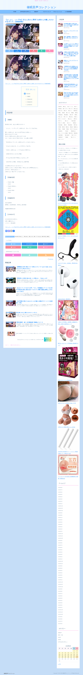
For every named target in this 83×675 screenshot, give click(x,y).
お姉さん (26, 236)
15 (74, 654)
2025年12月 (60, 505)
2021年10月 (60, 614)
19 (65, 656)
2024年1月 (60, 559)
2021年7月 (60, 621)
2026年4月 (60, 496)
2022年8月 (60, 591)
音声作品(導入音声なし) (10, 236)
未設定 (59, 637)
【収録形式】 (30, 102)
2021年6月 (60, 623)
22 (74, 656)
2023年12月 (60, 561)
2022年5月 (60, 598)
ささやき (31, 236)
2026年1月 (60, 503)
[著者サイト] (13, 255)
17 (59, 656)
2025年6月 (60, 519)
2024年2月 (60, 556)
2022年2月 (60, 605)
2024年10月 (60, 538)
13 (68, 654)
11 (62, 654)
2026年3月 (60, 499)
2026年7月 (60, 489)
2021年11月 (60, 612)
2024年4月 (60, 552)
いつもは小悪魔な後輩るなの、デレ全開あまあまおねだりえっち (68, 163)
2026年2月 (60, 501)
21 (71, 656)
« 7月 (59, 664)
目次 (27, 89)
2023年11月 (60, 563)
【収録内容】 (30, 99)
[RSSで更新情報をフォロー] (46, 255)
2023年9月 (60, 565)
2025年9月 (60, 512)
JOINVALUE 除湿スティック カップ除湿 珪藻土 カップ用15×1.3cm (68, 452)
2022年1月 (60, 607)
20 (68, 656)
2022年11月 (60, 584)
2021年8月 (60, 618)
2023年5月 (60, 570)
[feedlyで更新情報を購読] (29, 255)
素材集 (59, 639)
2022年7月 (60, 593)
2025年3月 (60, 526)
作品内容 (28, 93)
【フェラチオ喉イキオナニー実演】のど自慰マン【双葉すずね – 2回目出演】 (67, 168)
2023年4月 (60, 572)
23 (77, 656)
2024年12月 (60, 533)
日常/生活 (44, 236)
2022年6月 (60, 595)
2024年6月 (60, 547)
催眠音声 (60, 632)
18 (62, 656)
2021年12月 (60, 609)
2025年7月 (60, 517)
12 (65, 654)
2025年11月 (60, 508)
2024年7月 (60, 545)
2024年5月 (60, 549)
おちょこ (22, 236)
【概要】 (29, 96)
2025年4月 (60, 524)
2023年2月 (60, 577)
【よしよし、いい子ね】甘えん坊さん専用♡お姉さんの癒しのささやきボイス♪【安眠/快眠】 (28, 83)
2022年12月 (60, 582)
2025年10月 (60, 510)
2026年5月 (60, 494)
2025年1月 (60, 531)
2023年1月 (60, 579)
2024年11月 (60, 535)
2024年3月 (60, 554)
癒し (49, 236)
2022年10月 (60, 586)
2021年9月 (60, 616)
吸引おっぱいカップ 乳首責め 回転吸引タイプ (68, 344)
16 (77, 654)
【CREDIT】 (29, 104)
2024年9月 (60, 540)
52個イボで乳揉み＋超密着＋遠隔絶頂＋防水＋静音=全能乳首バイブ (68, 323)
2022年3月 (60, 602)
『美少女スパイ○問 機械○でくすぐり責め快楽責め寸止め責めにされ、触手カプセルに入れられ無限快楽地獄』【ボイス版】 (68, 154)
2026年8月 (60, 487)
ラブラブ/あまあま (38, 236)
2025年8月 (60, 515)
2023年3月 (60, 575)
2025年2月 (60, 529)
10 (59, 654)
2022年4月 (60, 600)
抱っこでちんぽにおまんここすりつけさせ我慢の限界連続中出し (68, 159)
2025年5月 (60, 522)
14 (71, 654)
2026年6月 (60, 492)
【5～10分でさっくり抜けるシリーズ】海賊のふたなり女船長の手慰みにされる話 (68, 149)
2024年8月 (60, 542)
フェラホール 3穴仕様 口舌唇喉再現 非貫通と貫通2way (68, 477)
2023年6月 (60, 568)
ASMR (18, 236)
